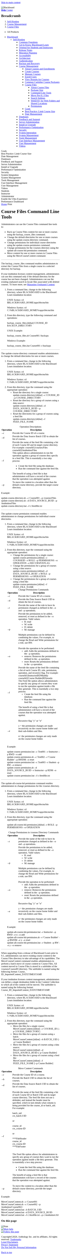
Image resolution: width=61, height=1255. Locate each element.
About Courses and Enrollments (40, 69)
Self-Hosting (13, 21)
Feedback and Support (29, 119)
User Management (27, 143)
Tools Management (28, 138)
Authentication (26, 61)
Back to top (6, 1252)
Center (7, 10)
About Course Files (40, 87)
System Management (28, 135)
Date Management (33, 114)
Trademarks (15, 1239)
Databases (23, 116)
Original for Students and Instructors (36, 47)
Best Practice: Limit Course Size (40, 111)
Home (4, 204)
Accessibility (25, 55)
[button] (33, 32)
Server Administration (29, 122)
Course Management (17, 24)
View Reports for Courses (37, 79)
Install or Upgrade (27, 124)
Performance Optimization (31, 127)
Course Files (13, 27)
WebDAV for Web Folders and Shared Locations (45, 102)
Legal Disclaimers (9, 1242)
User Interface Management (32, 140)
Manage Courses (33, 74)
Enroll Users (31, 77)
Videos (22, 146)
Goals (27, 108)
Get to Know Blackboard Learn (34, 45)
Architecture (24, 58)
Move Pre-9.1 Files (40, 95)
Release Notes (25, 50)
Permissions (36, 106)
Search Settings (38, 98)
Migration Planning (28, 53)
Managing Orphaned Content (40, 284)
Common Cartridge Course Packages (42, 82)
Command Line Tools (41, 93)
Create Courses (32, 71)
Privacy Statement (9, 1244)
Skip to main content (10, 2)
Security (23, 130)
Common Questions (28, 42)
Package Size (37, 90)
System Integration (27, 132)
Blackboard (12, 37)
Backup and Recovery (29, 63)
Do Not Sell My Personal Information (18, 1247)
